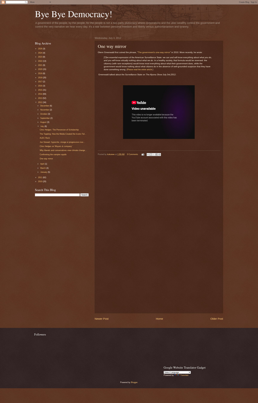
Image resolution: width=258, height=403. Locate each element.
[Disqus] (159, 196)
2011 (40, 177)
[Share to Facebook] (156, 154)
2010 (40, 181)
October (44, 114)
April (42, 164)
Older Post (216, 318)
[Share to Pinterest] (159, 154)
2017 (40, 81)
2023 (40, 57)
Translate (184, 375)
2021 (40, 65)
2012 (40, 102)
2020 (40, 69)
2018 (40, 77)
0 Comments (132, 154)
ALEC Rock (45, 138)
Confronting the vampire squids (53, 154)
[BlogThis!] (150, 154)
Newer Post (102, 318)
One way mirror (46, 159)
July (42, 126)
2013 (40, 98)
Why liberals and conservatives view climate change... (63, 150)
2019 (40, 73)
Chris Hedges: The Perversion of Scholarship (59, 130)
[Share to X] (153, 154)
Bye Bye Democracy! (73, 14)
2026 (40, 49)
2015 (40, 90)
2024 (40, 53)
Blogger (134, 382)
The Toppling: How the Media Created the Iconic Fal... (63, 134)
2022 (40, 61)
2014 (40, 94)
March (43, 168)
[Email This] (148, 154)
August (43, 122)
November (45, 110)
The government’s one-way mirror (154, 52)
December (45, 106)
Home (159, 318)
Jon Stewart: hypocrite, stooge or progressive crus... (62, 142)
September (45, 118)
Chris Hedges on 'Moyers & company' (56, 146)
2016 (40, 86)
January (44, 172)
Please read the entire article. (140, 69)
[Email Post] (143, 154)
